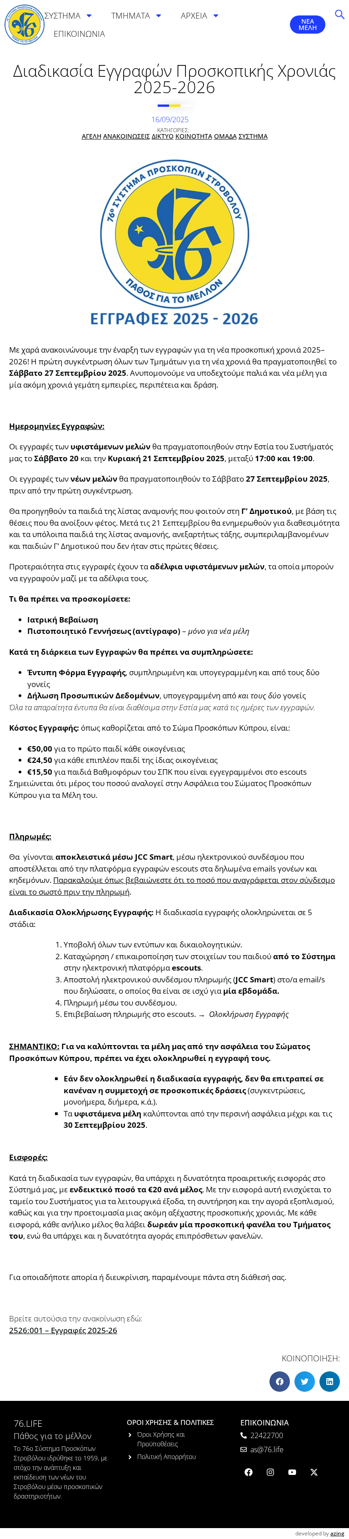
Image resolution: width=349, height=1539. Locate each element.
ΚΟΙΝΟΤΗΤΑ (193, 136)
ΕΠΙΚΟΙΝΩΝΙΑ (79, 33)
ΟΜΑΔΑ (225, 136)
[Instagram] (270, 1472)
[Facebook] (248, 1472)
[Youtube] (292, 1472)
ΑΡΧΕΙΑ (194, 15)
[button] (279, 1381)
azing (337, 1533)
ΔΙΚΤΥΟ (163, 136)
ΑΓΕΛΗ (91, 136)
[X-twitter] (314, 1472)
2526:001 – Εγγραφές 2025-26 (63, 1330)
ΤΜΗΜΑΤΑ (130, 15)
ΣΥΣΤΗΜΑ (62, 15)
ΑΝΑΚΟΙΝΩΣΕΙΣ (126, 136)
